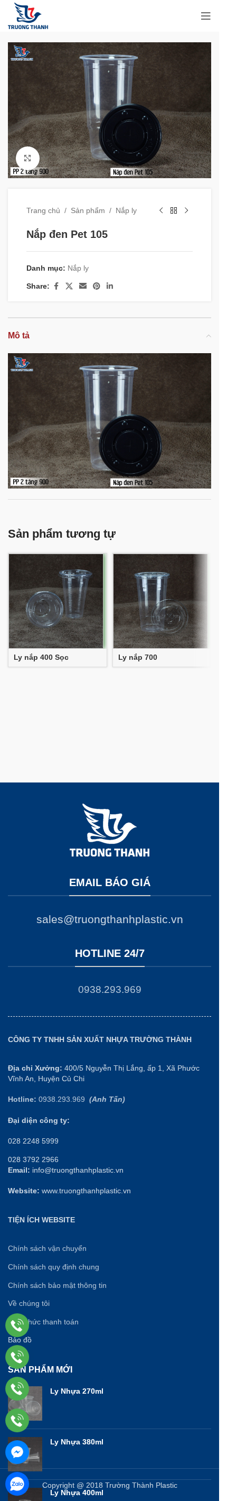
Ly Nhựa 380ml (76, 1442)
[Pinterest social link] (96, 286)
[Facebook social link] (56, 286)
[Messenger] (17, 1452)
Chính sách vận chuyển (47, 1248)
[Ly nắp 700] (160, 601)
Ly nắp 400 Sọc (41, 657)
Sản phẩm (88, 210)
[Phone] (17, 1325)
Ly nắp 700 (137, 657)
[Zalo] (17, 1484)
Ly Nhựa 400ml (76, 1492)
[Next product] (186, 211)
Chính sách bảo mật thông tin (57, 1285)
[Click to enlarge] (28, 158)
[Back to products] (173, 211)
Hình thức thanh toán (43, 1322)
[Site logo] (28, 15)
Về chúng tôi (29, 1303)
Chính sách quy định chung (53, 1267)
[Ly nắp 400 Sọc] (55, 601)
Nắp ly (126, 210)
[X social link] (69, 286)
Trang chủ (43, 210)
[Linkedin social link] (109, 286)
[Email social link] (83, 286)
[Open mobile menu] (205, 15)
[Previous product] (161, 211)
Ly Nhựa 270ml (76, 1391)
